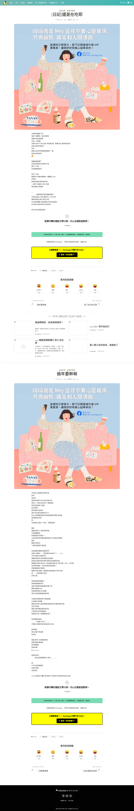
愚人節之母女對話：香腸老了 (104, 345)
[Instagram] (123, 2)
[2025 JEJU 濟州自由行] (78, 328)
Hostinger (59, 242)
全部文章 (62, 10)
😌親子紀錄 (71, 10)
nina (77, 20)
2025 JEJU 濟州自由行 (99, 326)
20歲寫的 (69, 20)
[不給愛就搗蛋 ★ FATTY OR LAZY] (4, 2)
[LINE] (125, 2)
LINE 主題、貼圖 (59, 234)
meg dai (39, 334)
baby (74, 20)
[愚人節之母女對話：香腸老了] (78, 346)
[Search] (131, 2)
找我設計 (88, 234)
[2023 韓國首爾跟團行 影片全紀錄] (23, 346)
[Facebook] (121, 2)
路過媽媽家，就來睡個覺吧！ (49, 322)
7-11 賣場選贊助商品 (70, 234)
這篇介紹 (83, 242)
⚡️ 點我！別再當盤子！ (67, 255)
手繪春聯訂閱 (80, 234)
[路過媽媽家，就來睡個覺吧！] (23, 328)
